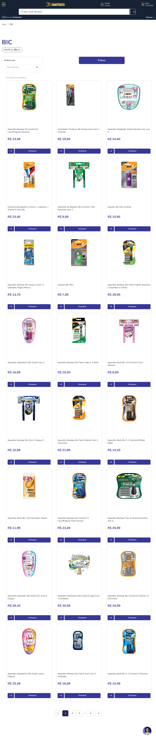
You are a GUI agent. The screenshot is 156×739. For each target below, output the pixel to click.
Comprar (32, 151)
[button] (15, 730)
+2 (61, 151)
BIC (11, 24)
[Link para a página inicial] (4, 24)
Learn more (12, 718)
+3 (11, 151)
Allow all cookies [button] (27, 724)
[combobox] (77, 12)
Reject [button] (10, 724)
